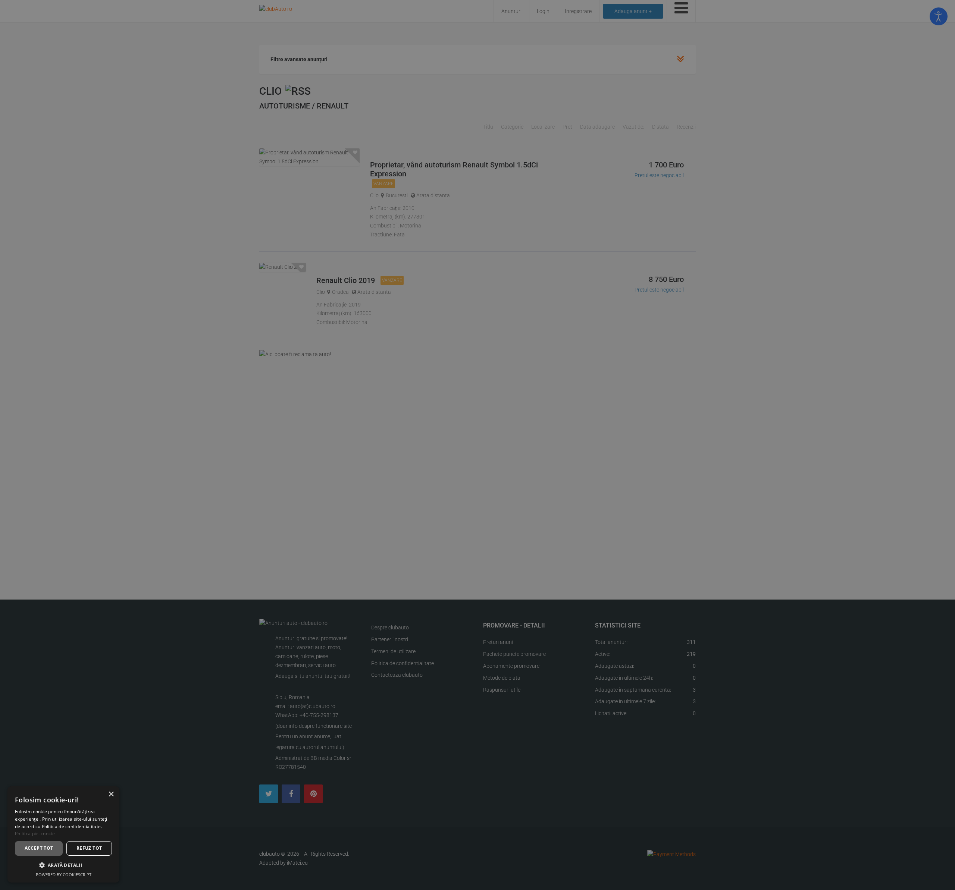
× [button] (111, 794)
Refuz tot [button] (89, 848)
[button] (63, 865)
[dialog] (63, 834)
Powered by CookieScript (63, 874)
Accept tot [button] (39, 848)
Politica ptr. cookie (35, 833)
